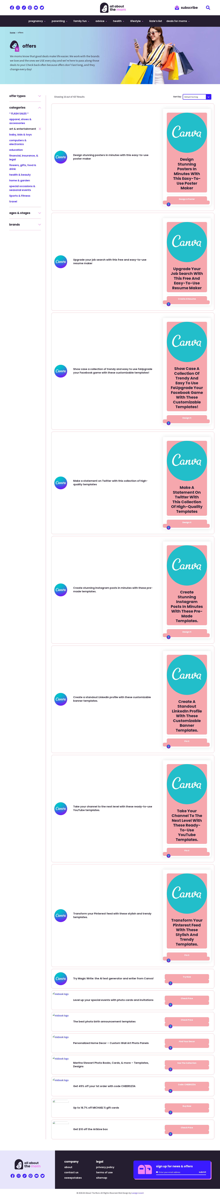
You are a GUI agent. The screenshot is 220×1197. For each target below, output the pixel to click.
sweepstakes (73, 1178)
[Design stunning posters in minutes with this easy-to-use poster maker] (187, 134)
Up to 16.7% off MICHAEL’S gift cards (96, 1107)
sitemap (101, 1178)
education (16, 150)
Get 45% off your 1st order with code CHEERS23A (104, 1086)
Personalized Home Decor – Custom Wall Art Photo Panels (111, 1043)
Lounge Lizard (137, 1193)
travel (13, 201)
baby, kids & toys (20, 134)
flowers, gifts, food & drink (22, 167)
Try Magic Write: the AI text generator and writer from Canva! (113, 978)
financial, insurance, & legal (23, 157)
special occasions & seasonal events (22, 188)
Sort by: (177, 96)
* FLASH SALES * (19, 113)
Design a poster (187, 199)
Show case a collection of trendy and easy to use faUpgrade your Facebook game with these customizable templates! (112, 370)
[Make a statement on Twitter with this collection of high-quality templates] (187, 462)
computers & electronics (17, 142)
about (68, 1167)
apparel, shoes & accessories (20, 121)
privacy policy (105, 1167)
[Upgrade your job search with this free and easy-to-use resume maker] (187, 243)
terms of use (104, 1172)
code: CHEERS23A (187, 1084)
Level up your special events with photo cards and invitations (113, 1000)
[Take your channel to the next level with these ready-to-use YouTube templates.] (187, 785)
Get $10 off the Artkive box (90, 1129)
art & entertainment (22, 129)
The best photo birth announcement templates (104, 1021)
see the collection (186, 1063)
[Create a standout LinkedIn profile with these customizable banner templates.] (187, 676)
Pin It (186, 741)
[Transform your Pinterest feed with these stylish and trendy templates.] (187, 894)
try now (187, 977)
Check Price (187, 998)
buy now (187, 1106)
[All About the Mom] (113, 8)
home (12, 32)
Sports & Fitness (19, 196)
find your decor (187, 1041)
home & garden (19, 180)
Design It (186, 418)
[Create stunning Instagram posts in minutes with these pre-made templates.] (187, 566)
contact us (71, 1172)
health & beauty (20, 174)
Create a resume (187, 299)
